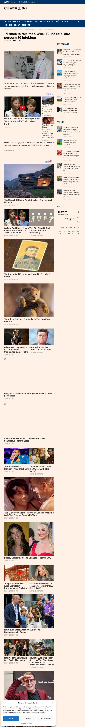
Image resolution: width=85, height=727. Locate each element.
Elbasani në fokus (30, 21)
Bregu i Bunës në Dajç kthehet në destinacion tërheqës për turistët (70, 143)
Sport (17, 25)
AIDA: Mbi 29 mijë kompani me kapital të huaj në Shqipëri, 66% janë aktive (72, 63)
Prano (11, 718)
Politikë (55, 21)
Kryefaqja (7, 29)
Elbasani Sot (14, 21)
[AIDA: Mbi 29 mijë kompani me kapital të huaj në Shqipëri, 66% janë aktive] (59, 62)
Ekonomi (64, 21)
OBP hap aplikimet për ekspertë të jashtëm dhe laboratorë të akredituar (70, 110)
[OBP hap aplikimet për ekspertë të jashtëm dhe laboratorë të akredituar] (59, 109)
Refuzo (28, 718)
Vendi (61, 122)
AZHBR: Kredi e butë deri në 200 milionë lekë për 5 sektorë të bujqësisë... (72, 100)
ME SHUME (25, 25)
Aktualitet (45, 21)
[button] (52, 703)
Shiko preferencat (45, 718)
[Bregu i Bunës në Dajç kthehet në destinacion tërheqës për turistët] (59, 142)
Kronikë (8, 25)
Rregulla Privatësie (26, 723)
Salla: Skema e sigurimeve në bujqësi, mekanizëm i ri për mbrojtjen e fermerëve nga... (72, 52)
